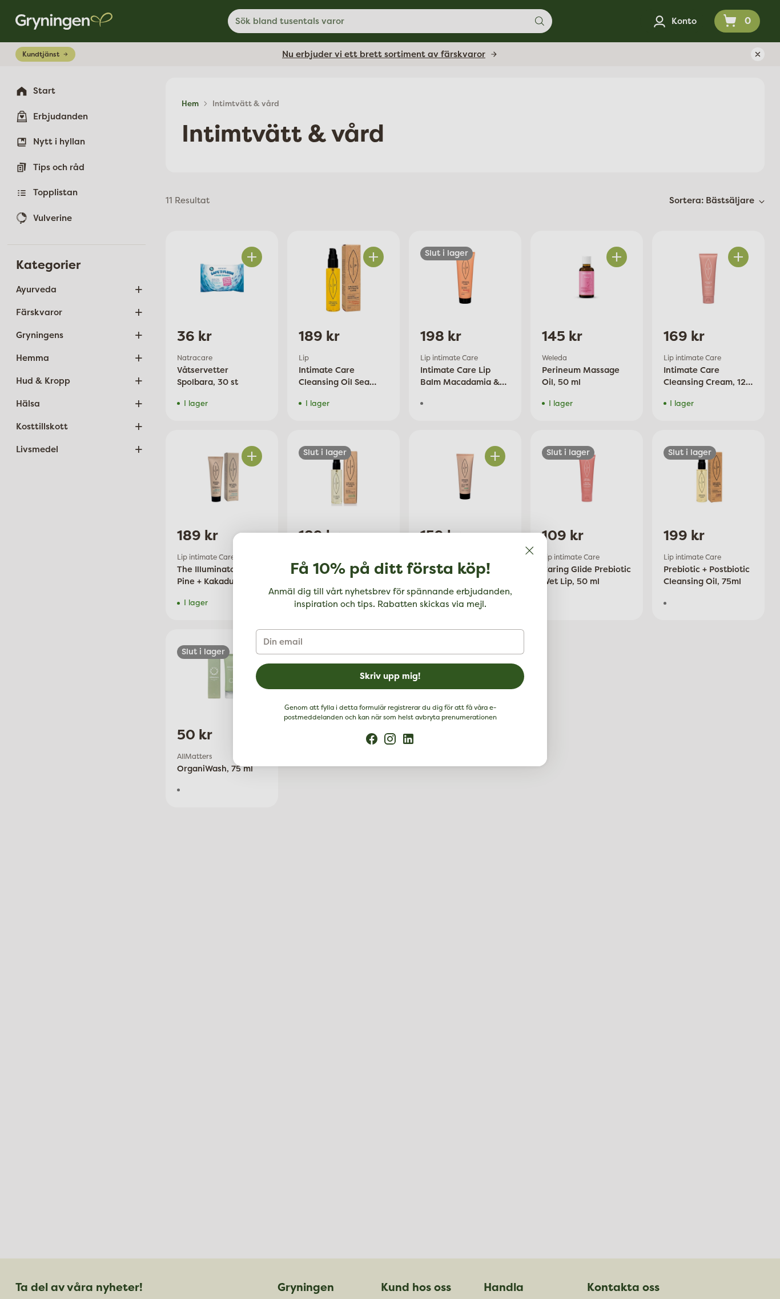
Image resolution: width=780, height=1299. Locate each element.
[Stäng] (529, 550)
